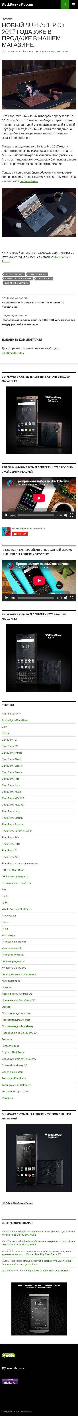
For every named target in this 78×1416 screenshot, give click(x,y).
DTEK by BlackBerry (13, 869)
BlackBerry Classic (12, 765)
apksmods (7, 1270)
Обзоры (6, 1006)
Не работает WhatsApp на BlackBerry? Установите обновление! (33, 302)
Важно (5, 921)
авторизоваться (12, 352)
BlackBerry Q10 (11, 843)
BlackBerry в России (17, 4)
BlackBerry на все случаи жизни (20, 863)
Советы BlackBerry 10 (14, 1065)
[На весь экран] (71, 515)
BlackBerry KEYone (13, 804)
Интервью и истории (14, 941)
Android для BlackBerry (15, 720)
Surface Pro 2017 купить (18, 278)
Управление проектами (15, 1091)
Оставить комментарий (53, 51)
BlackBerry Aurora (12, 752)
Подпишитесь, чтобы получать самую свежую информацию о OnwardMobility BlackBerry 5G (37, 1252)
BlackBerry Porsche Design (17, 830)
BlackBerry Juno (11, 785)
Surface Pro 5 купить (16, 283)
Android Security (11, 713)
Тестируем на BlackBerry (16, 1084)
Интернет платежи (13, 954)
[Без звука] (65, 515)
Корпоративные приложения (19, 974)
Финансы (7, 1097)
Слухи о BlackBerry (13, 1052)
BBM (4, 726)
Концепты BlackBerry (14, 967)
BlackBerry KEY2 (11, 791)
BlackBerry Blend (11, 759)
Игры (5, 928)
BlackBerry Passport (13, 824)
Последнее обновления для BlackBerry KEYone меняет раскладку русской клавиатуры (39, 320)
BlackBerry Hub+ (11, 778)
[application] (39, 498)
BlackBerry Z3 (10, 850)
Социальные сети (12, 1071)
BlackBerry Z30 (10, 856)
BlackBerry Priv (10, 837)
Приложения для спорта (16, 1013)
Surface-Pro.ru (29, 181)
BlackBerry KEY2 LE (13, 798)
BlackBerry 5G (10, 746)
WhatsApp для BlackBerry (17, 908)
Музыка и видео (11, 980)
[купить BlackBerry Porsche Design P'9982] (39, 1308)
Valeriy (29, 51)
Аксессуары (9, 915)
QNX (4, 902)
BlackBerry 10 (9, 739)
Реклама (7, 18)
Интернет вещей (11, 948)
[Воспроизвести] (6, 515)
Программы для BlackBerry (17, 1026)
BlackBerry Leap (11, 811)
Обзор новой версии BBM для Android (46, 1270)
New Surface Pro (14, 274)
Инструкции (9, 935)
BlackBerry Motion (12, 817)
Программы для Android (16, 1019)
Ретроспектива (10, 1045)
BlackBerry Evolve (12, 772)
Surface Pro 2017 (37, 274)
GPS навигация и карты (15, 876)
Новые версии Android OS (17, 993)
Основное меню (73, 4)
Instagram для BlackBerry (16, 882)
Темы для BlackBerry (14, 1078)
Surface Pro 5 (44, 278)
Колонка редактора (13, 961)
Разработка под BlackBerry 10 (19, 1032)
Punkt (5, 895)
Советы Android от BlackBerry (19, 1058)
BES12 (5, 733)
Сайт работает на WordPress (17, 1411)
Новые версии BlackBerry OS (18, 1000)
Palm (4, 889)
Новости (7, 987)
